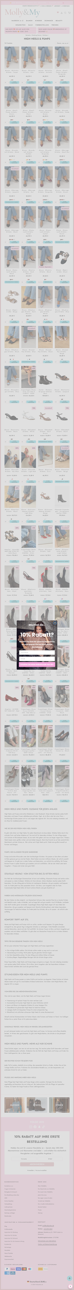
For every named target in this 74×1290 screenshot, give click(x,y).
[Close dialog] (55, 622)
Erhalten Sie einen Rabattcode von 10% (37, 664)
